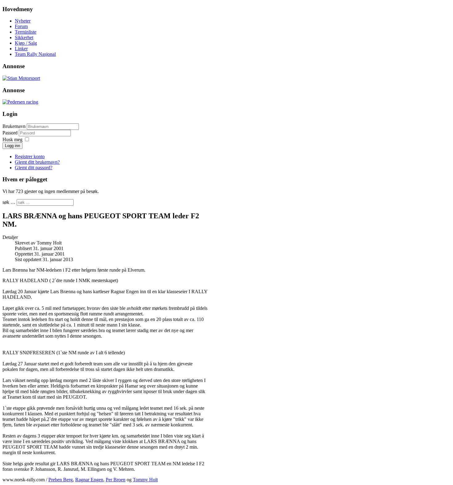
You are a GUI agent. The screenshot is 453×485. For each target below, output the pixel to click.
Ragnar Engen (89, 479)
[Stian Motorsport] (21, 78)
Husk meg (12, 139)
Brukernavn (14, 126)
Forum (21, 26)
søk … (8, 202)
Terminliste (25, 32)
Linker (21, 48)
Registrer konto (30, 156)
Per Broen (115, 479)
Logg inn (12, 145)
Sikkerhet (24, 37)
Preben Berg (60, 479)
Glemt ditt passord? (33, 167)
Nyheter (23, 20)
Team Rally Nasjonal (35, 54)
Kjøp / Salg (26, 43)
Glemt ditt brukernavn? (37, 162)
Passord (10, 132)
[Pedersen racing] (20, 102)
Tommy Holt (145, 479)
